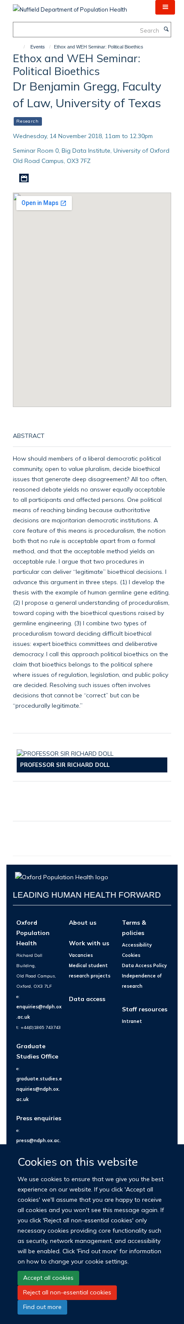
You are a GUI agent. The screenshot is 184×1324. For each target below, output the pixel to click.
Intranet (132, 1021)
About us (82, 922)
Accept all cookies (48, 1278)
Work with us (89, 943)
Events (37, 46)
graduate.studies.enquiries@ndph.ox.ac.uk (39, 1089)
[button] (165, 7)
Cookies (131, 955)
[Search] (166, 29)
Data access (87, 998)
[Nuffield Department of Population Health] (70, 6)
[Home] (20, 46)
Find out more (42, 1307)
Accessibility (137, 945)
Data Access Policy (144, 965)
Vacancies (81, 955)
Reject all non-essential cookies (67, 1292)
